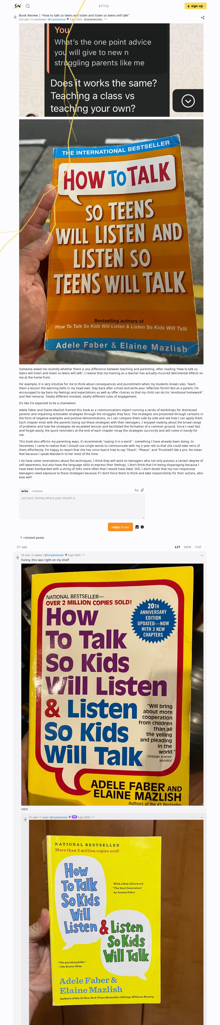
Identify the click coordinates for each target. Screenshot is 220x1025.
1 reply (44, 817)
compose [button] (37, 491)
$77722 (104, 6)
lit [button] (177, 547)
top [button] (198, 547)
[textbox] (111, 251)
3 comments (38, 19)
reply (120, 527)
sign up (197, 6)
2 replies (37, 555)
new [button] (187, 547)
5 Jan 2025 (76, 19)
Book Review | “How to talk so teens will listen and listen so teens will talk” (74, 15)
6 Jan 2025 (74, 555)
